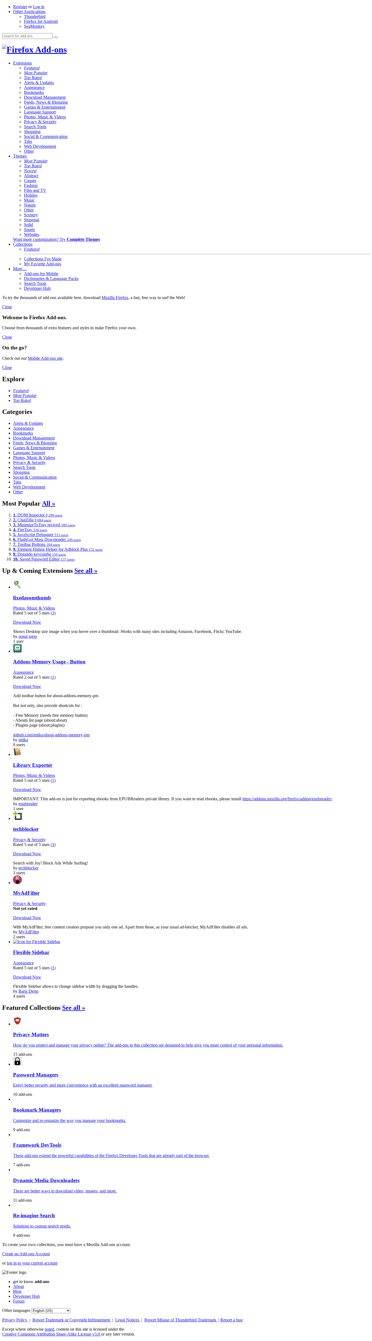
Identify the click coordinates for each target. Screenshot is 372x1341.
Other (29, 151)
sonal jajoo (28, 636)
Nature (30, 205)
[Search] (56, 37)
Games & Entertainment (44, 107)
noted (49, 1329)
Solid (28, 224)
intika (23, 739)
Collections (22, 244)
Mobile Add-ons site (45, 358)
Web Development (40, 146)
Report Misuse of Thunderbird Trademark (180, 1320)
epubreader (28, 803)
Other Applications (29, 11)
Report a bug (231, 1320)
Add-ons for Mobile (41, 273)
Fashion (31, 185)
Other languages (16, 1310)
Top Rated (33, 77)
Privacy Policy (15, 1320)
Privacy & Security (40, 121)
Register (20, 6)
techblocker (28, 868)
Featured (31, 68)
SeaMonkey (34, 26)
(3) (53, 613)
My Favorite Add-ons (42, 264)
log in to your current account (32, 1263)
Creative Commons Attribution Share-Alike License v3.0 (51, 1334)
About (18, 1286)
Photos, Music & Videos (45, 117)
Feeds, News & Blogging (46, 102)
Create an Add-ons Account (26, 1253)
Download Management (45, 97)
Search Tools (35, 126)
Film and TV (35, 190)
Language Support (40, 112)
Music (29, 200)
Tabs (28, 141)
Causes (30, 180)
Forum (19, 1301)
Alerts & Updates (39, 82)
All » (48, 503)
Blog (17, 1291)
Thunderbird (34, 16)
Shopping (32, 131)
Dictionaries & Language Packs (51, 278)
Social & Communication (46, 136)
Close (7, 307)
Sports (29, 229)
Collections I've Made (43, 259)
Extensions (22, 63)
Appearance (34, 87)
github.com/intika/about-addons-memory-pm (51, 735)
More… (20, 268)
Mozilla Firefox (115, 297)
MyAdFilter (29, 932)
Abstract (31, 175)
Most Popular (36, 72)
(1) (53, 677)
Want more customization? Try (56, 239)
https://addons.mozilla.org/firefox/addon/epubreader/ (287, 798)
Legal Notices (127, 1320)
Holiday (31, 195)
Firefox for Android (41, 21)
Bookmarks (34, 92)
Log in (38, 6)
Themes (20, 156)
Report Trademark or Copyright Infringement (71, 1320)
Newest (30, 170)
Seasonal (31, 219)
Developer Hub (37, 288)
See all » (85, 570)
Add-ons (50, 49)
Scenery (31, 215)
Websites (31, 234)
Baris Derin (28, 991)
